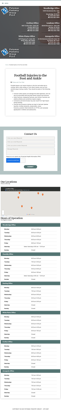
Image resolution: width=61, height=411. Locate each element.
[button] (2, 3)
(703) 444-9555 (55, 29)
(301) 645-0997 (30, 44)
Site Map (46, 409)
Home (6, 64)
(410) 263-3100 (55, 42)
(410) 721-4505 (34, 29)
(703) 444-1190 (55, 30)
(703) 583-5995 (54, 17)
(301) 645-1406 (30, 42)
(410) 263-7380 (55, 44)
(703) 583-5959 (54, 15)
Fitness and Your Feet (18, 82)
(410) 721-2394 (34, 30)
